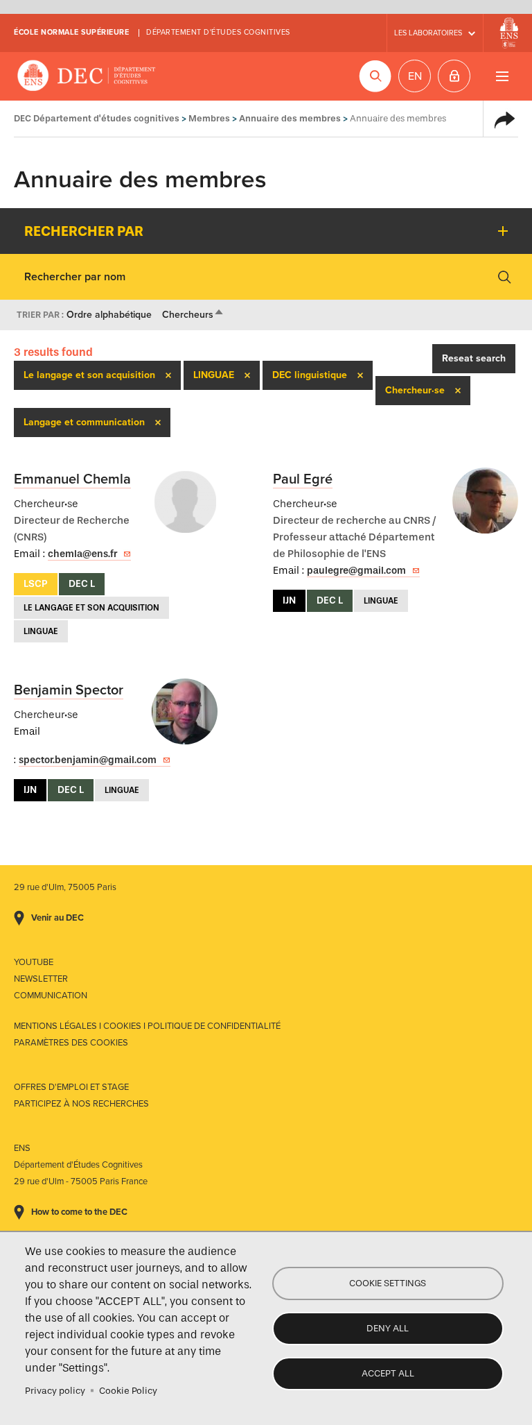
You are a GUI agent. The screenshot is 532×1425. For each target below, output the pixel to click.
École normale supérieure (71, 32)
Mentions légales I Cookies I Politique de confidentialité (147, 1026)
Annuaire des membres (290, 118)
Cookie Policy (128, 1391)
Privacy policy (55, 1391)
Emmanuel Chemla (72, 479)
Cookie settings (387, 1283)
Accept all (388, 1373)
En (415, 76)
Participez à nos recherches (81, 1103)
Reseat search (474, 358)
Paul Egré (302, 479)
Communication (50, 995)
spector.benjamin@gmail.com (88, 760)
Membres (209, 118)
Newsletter (41, 978)
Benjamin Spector (68, 690)
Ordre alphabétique (109, 315)
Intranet (454, 76)
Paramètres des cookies (71, 1042)
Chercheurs (193, 315)
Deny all (387, 1328)
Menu (502, 76)
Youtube (33, 962)
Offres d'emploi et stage (71, 1087)
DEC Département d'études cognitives (86, 76)
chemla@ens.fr (82, 554)
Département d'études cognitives (218, 32)
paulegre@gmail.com (356, 571)
